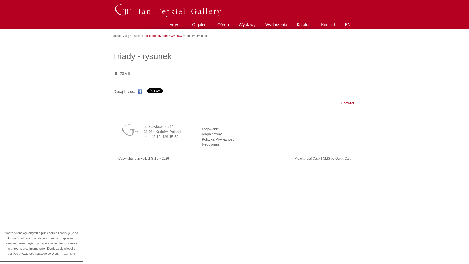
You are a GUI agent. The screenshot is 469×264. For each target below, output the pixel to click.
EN (348, 24)
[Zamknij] (69, 253)
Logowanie (210, 129)
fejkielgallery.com (156, 36)
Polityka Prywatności (218, 139)
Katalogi (304, 24)
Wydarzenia (276, 24)
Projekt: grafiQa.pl (307, 158)
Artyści (176, 24)
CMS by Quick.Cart (337, 158)
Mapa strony (212, 134)
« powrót (347, 103)
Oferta (223, 24)
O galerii (200, 24)
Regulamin (210, 144)
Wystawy (247, 24)
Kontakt (328, 24)
